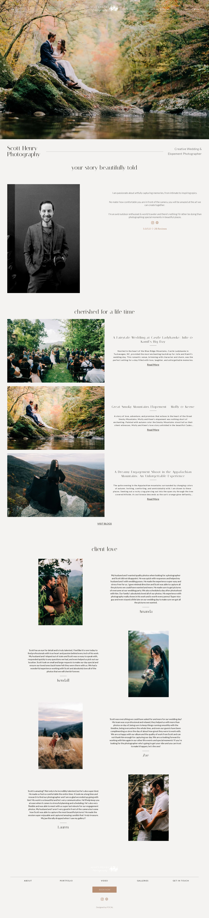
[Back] (5, 69)
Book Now (104, 889)
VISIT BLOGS (104, 523)
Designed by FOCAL (104, 907)
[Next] (204, 69)
